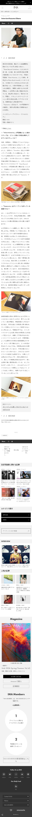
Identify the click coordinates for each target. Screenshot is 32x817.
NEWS (4, 520)
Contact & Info (8, 796)
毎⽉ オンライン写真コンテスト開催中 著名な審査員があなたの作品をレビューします (16, 2)
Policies (6, 801)
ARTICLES (7, 11)
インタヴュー (14, 11)
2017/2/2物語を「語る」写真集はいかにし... (7, 451)
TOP (2, 11)
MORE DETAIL (16, 677)
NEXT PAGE (11, 58)
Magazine (16, 619)
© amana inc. (16, 814)
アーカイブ (23, 469)
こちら (9, 128)
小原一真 (4, 435)
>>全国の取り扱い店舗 (16, 663)
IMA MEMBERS (8, 805)
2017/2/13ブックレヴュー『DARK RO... (25, 450)
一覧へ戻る (16, 450)
